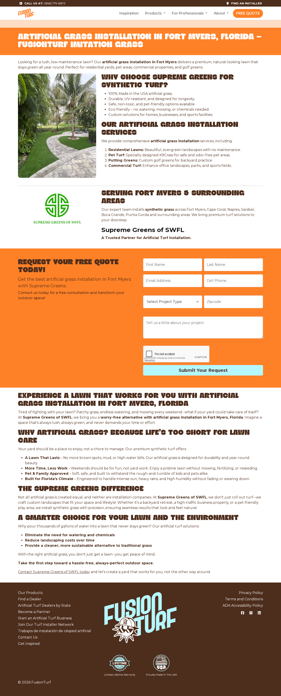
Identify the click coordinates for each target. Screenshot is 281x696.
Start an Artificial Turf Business (45, 618)
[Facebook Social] (242, 613)
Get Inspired (29, 644)
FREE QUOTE (248, 13)
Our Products (30, 593)
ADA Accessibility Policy (243, 605)
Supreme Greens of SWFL (142, 230)
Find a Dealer (29, 599)
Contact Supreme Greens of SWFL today (54, 572)
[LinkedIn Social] (259, 613)
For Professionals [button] (188, 13)
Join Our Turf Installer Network (46, 624)
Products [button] (154, 13)
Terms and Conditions (244, 599)
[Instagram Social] (251, 613)
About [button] (220, 13)
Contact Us (27, 637)
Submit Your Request (203, 370)
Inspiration (129, 13)
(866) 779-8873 (44, 3)
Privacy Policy (251, 593)
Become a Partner (34, 612)
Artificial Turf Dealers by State (44, 605)
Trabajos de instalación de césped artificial (54, 631)
